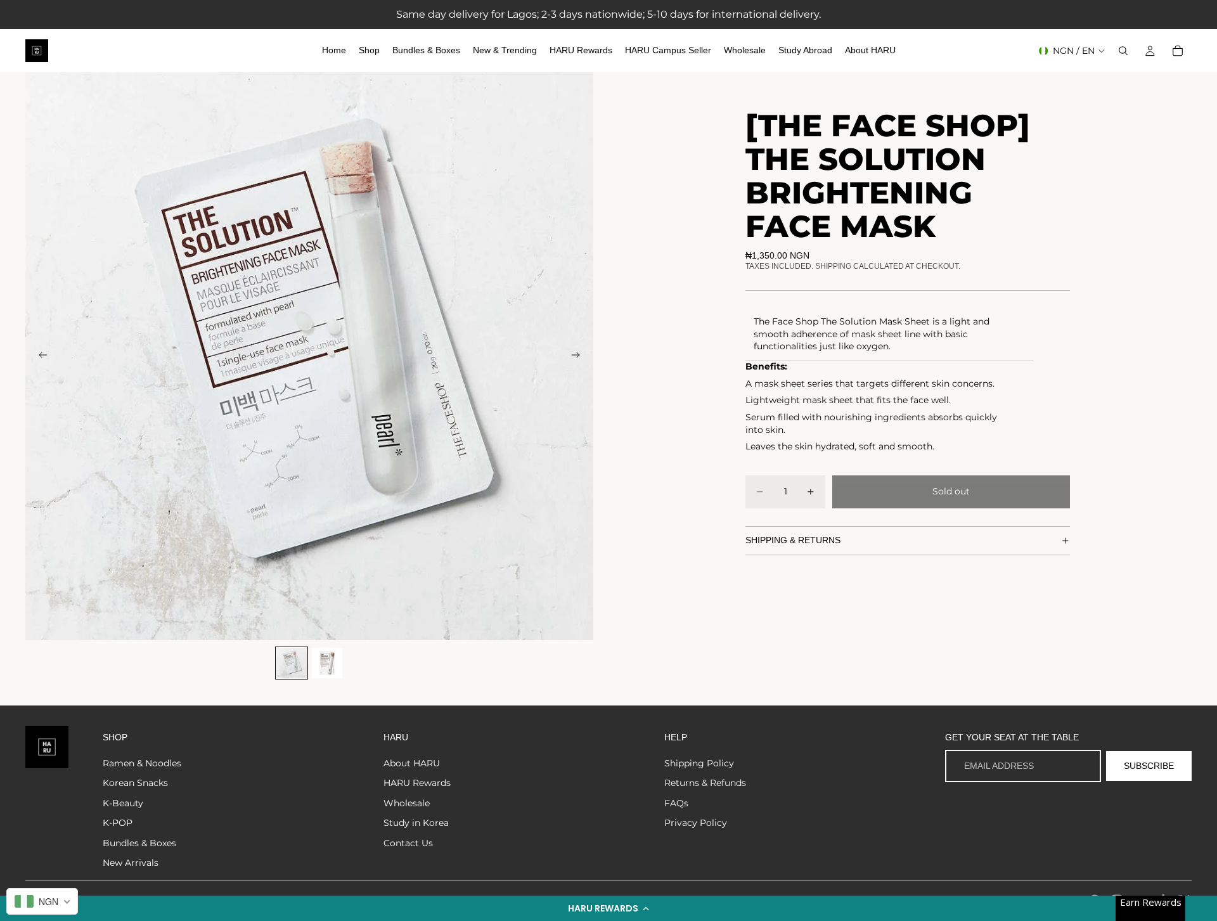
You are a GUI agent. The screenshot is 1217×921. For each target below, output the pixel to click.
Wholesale (406, 803)
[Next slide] (579, 356)
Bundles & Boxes (139, 843)
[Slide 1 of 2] (291, 663)
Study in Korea (416, 822)
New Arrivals (130, 862)
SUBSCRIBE (1149, 766)
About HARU (411, 763)
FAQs (676, 803)
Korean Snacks (135, 783)
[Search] (1123, 51)
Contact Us (408, 843)
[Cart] (1178, 51)
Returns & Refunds (705, 783)
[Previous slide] (39, 356)
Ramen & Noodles (142, 763)
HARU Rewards (417, 783)
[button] (608, 908)
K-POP (117, 822)
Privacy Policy (695, 822)
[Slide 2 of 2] (327, 663)
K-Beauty (123, 803)
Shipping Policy (699, 763)
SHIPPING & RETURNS (792, 540)
